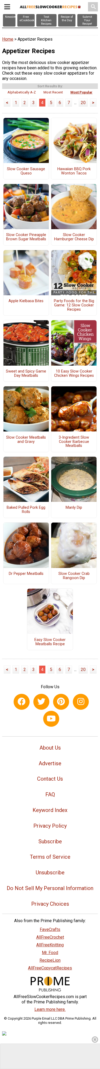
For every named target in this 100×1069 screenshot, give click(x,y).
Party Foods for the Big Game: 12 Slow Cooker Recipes (74, 305)
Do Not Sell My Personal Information (50, 888)
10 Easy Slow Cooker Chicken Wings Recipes (74, 373)
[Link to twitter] (41, 702)
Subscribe (50, 841)
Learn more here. (50, 1009)
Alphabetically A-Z (21, 92)
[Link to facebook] (22, 702)
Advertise (50, 763)
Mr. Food (50, 952)
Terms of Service (50, 857)
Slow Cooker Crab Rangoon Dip (74, 576)
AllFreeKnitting (50, 944)
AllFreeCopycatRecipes (50, 967)
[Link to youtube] (51, 719)
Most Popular (81, 92)
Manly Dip (74, 508)
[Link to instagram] (81, 702)
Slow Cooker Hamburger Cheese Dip (74, 237)
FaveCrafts (50, 929)
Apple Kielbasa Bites (26, 301)
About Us (50, 748)
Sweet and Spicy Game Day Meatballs (26, 373)
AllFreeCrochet (50, 937)
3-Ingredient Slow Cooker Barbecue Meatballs (74, 441)
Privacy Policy (50, 826)
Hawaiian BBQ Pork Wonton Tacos (74, 171)
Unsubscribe (50, 872)
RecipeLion (50, 960)
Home (7, 39)
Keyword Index (50, 810)
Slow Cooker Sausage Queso (26, 171)
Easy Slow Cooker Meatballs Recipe (50, 642)
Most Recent (53, 92)
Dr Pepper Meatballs (26, 574)
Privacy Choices (50, 904)
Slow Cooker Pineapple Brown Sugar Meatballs (26, 237)
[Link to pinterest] (61, 702)
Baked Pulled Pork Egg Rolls (26, 510)
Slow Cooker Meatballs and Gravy (26, 439)
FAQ (50, 794)
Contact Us (50, 779)
